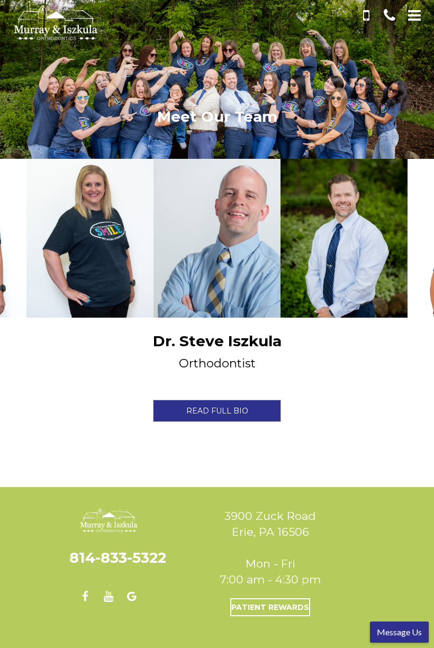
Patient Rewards (270, 607)
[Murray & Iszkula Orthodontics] (47, 25)
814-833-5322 (117, 557)
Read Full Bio (217, 411)
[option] (217, 238)
